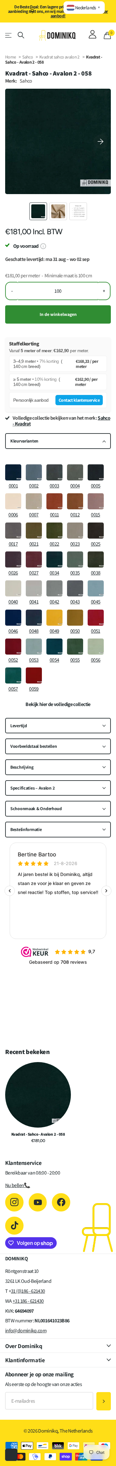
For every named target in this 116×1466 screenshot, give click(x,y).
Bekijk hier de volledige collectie (57, 704)
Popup (43, 246)
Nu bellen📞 (17, 1185)
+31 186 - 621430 (28, 1301)
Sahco (27, 57)
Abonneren (103, 1401)
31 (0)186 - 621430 (28, 1291)
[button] (100, 141)
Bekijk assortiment (9, 35)
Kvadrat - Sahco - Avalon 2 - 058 (38, 1134)
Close (58, 1346)
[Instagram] (14, 1202)
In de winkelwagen (58, 314)
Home (10, 57)
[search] (21, 35)
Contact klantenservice (79, 400)
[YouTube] (38, 1202)
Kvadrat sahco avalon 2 (59, 57)
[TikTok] (14, 1226)
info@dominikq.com (25, 1330)
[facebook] (61, 1202)
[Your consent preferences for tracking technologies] (11, 1455)
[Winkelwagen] (107, 35)
